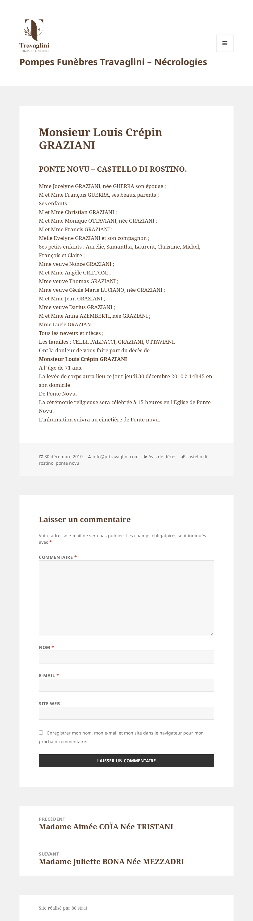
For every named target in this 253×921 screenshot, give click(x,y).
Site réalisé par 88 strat (63, 908)
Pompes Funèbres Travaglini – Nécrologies (113, 62)
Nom (46, 647)
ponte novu (67, 463)
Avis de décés (162, 456)
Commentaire (58, 557)
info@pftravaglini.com (116, 456)
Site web (49, 703)
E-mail (49, 675)
